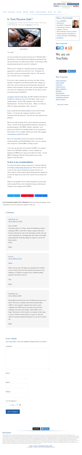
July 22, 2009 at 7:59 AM (15, 258)
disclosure (28, 25)
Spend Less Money (61, 99)
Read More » (60, 38)
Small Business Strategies (62, 97)
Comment (9, 346)
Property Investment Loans (62, 95)
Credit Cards (59, 85)
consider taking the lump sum (23, 167)
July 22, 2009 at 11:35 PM (15, 221)
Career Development (61, 80)
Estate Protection (60, 93)
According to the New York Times (17, 97)
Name (8, 373)
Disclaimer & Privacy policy (45, 446)
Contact (35, 446)
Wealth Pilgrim (15, 5)
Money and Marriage (61, 89)
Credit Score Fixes (60, 87)
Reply (10, 247)
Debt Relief (59, 91)
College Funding (60, 82)
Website (8, 392)
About (31, 446)
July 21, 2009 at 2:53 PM (14, 296)
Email (8, 382)
